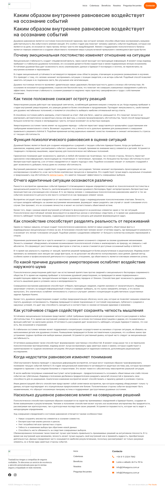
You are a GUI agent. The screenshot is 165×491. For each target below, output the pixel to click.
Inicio (85, 6)
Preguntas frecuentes (132, 6)
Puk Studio (153, 485)
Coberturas (94, 6)
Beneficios (106, 6)
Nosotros (117, 6)
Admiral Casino (56, 175)
